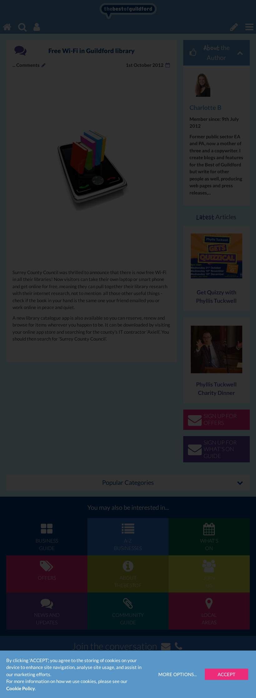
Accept (226, 674)
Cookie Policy (20, 688)
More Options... (177, 674)
